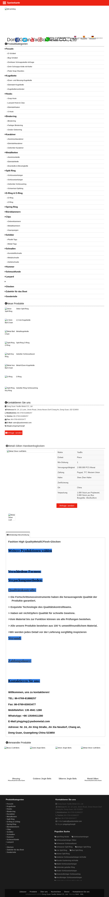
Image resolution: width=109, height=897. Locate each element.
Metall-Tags (12, 244)
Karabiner (11, 134)
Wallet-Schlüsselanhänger (66, 864)
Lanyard (10, 276)
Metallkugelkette (22, 331)
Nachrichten (56, 892)
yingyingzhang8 (18, 426)
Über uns (44, 892)
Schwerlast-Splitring (15, 188)
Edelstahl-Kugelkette (16, 85)
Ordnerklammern (14, 221)
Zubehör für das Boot (16, 291)
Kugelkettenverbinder (16, 89)
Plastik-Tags (12, 240)
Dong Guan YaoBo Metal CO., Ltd (55, 894)
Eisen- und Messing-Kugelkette (20, 80)
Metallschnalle (13, 258)
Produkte (33, 892)
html (77, 894)
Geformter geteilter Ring (65, 867)
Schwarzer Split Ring (64, 847)
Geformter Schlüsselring (17, 184)
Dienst (66, 892)
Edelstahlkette (13, 162)
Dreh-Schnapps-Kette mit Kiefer (20, 67)
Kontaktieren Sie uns (81, 892)
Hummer (10, 266)
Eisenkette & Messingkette (18, 166)
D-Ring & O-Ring (14, 193)
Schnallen (11, 248)
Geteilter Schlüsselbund (25, 354)
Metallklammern (14, 226)
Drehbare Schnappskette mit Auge (21, 62)
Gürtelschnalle (13, 262)
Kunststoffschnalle (15, 253)
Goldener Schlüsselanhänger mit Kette (71, 857)
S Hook (10, 112)
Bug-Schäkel (13, 58)
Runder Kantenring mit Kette (67, 860)
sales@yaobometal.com (62, 40)
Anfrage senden (66, 505)
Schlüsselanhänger (15, 175)
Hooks (9, 94)
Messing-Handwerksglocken (16, 779)
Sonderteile (11, 296)
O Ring (10, 202)
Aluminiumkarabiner (15, 139)
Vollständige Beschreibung (18, 535)
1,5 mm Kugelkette (23, 320)
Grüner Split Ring (63, 854)
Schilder (10, 235)
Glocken (10, 286)
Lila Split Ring (61, 850)
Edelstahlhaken (14, 107)
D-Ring (10, 198)
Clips (8, 217)
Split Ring (11, 170)
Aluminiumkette (14, 157)
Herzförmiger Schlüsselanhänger (69, 877)
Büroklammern (13, 212)
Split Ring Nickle (62, 837)
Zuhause (70, 38)
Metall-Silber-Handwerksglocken (93, 779)
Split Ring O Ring (23, 343)
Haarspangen (13, 230)
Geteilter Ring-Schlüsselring (27, 388)
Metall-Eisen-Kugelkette (25, 365)
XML (82, 894)
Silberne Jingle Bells (68, 778)
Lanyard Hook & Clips (16, 103)
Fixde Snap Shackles (16, 71)
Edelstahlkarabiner (15, 143)
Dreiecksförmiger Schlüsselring (68, 874)
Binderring (11, 116)
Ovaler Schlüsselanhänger (66, 871)
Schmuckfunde (13, 271)
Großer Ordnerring (15, 130)
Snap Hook (12, 98)
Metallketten (12, 152)
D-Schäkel (12, 53)
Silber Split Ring (22, 309)
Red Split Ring (77, 850)
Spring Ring (12, 207)
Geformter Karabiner (16, 148)
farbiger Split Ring (84, 847)
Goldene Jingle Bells (42, 778)
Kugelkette (11, 75)
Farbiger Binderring (15, 125)
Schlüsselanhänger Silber (66, 840)
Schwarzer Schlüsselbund (66, 844)
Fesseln (9, 49)
